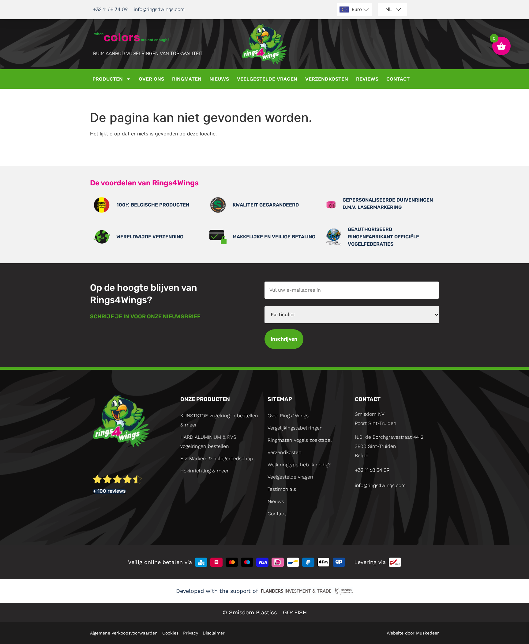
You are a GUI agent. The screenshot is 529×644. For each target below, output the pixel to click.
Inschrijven (284, 339)
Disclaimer (214, 633)
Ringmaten (186, 79)
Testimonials (282, 489)
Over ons (151, 79)
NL (388, 9)
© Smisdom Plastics (250, 612)
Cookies (170, 633)
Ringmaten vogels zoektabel (300, 440)
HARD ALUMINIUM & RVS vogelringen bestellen (208, 441)
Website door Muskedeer (413, 633)
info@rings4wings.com (159, 9)
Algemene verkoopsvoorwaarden (124, 633)
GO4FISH (295, 612)
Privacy (190, 633)
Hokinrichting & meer (204, 471)
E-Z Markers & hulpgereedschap (216, 458)
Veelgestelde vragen (267, 79)
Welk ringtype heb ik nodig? (299, 465)
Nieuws (219, 79)
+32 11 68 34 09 (110, 9)
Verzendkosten (326, 79)
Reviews (367, 79)
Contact (398, 79)
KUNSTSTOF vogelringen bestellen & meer (219, 420)
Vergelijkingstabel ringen (295, 428)
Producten (107, 79)
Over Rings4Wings (288, 416)
